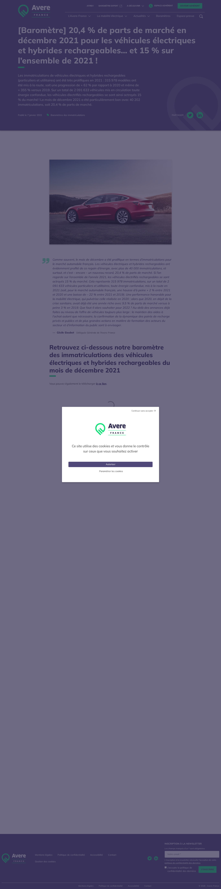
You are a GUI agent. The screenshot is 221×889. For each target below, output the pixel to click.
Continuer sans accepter (142, 411)
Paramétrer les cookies (111, 471)
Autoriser (110, 464)
